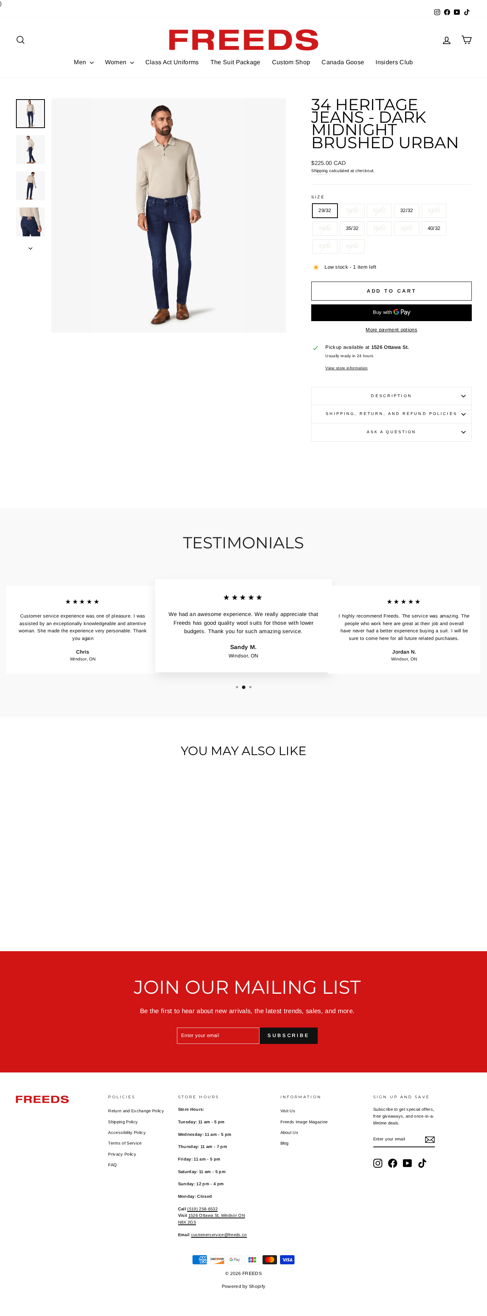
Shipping (319, 170)
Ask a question (392, 432)
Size (318, 197)
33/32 (434, 210)
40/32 (434, 228)
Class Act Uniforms (172, 62)
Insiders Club (394, 62)
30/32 (352, 210)
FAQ (112, 1164)
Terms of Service (125, 1143)
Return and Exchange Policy (136, 1111)
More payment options (391, 330)
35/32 (352, 228)
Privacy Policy (122, 1154)
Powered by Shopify (244, 1286)
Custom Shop (291, 62)
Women (116, 62)
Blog (284, 1143)
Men (81, 62)
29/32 (324, 210)
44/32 (352, 246)
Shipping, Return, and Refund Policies (391, 414)
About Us (289, 1132)
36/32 (379, 228)
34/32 (324, 228)
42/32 (324, 246)
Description (391, 396)
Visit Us (288, 1111)
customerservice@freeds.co (219, 1234)
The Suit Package (235, 62)
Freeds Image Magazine (304, 1122)
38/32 (406, 228)
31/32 (379, 210)
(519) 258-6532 (202, 1209)
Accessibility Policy (127, 1132)
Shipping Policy (123, 1122)
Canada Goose (342, 62)
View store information (346, 368)
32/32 (406, 210)
